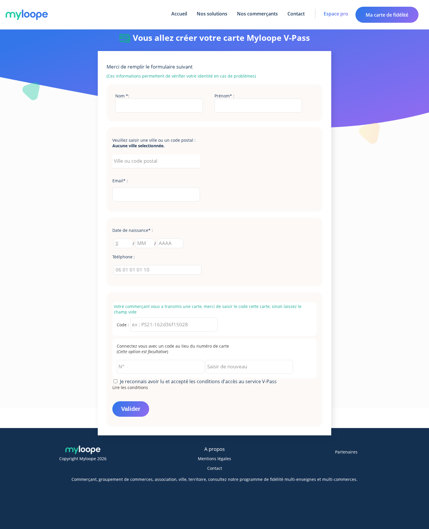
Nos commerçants (257, 13)
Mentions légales (214, 458)
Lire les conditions (130, 387)
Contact (296, 13)
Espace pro (336, 13)
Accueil (179, 13)
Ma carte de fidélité (387, 15)
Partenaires (346, 452)
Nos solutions (212, 13)
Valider (130, 409)
